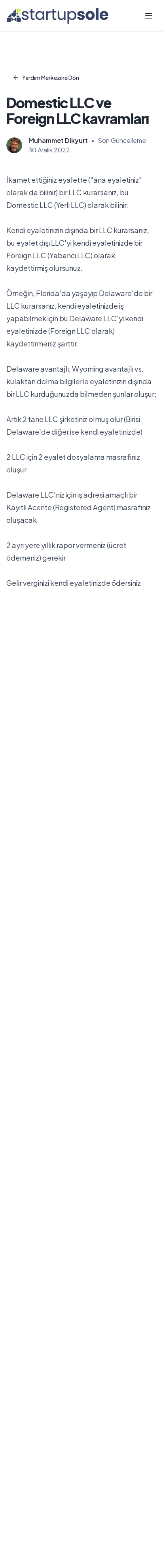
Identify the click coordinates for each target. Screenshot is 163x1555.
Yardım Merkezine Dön (50, 77)
